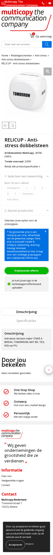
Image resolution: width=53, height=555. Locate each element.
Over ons (6, 476)
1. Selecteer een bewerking (24, 176)
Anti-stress (41, 55)
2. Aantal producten (19, 211)
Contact (5, 485)
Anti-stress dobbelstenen (15, 59)
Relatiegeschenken (21, 55)
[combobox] (21, 44)
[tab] (26, 311)
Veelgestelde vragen (12, 480)
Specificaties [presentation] (26, 320)
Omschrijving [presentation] (26, 312)
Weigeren (30, 544)
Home (4, 55)
